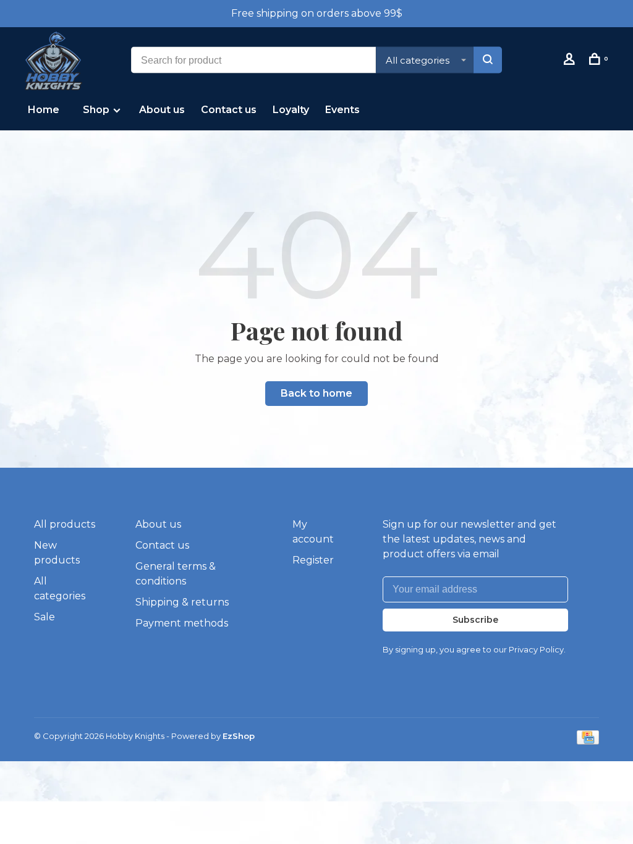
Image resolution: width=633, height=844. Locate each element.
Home (43, 110)
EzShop (239, 736)
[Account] (571, 61)
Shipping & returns (182, 602)
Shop (97, 110)
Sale (44, 617)
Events (342, 110)
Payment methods (181, 623)
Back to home (316, 393)
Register (313, 560)
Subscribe (475, 619)
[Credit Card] (588, 741)
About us (162, 110)
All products (64, 524)
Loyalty (291, 110)
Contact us (229, 110)
